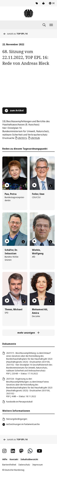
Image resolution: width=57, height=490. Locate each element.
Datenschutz (24, 464)
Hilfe (4, 459)
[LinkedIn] (13, 451)
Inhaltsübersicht (29, 459)
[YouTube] (39, 451)
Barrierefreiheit (9, 464)
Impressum (37, 464)
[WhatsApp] (30, 451)
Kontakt (14, 459)
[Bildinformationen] (23, 186)
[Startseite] (28, 13)
